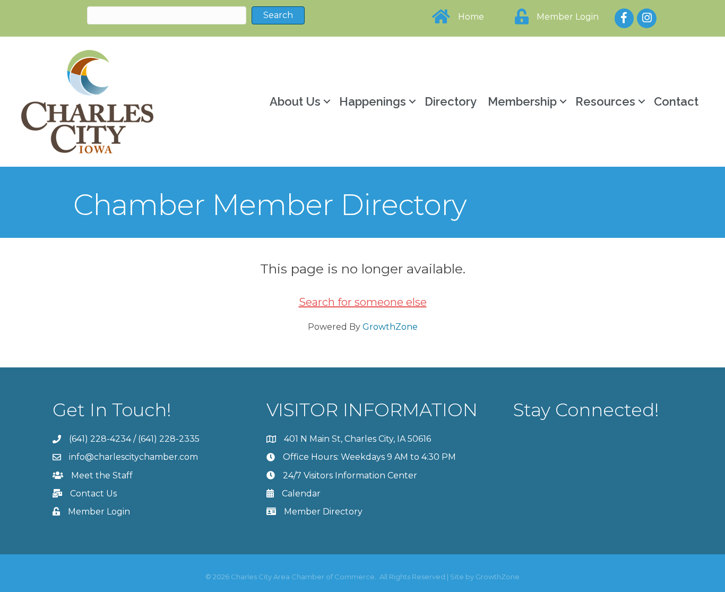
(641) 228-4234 (100, 439)
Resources (605, 101)
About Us (295, 101)
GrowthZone (390, 327)
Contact (676, 101)
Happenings (372, 101)
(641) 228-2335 (169, 439)
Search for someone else (363, 302)
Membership (522, 101)
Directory (451, 101)
